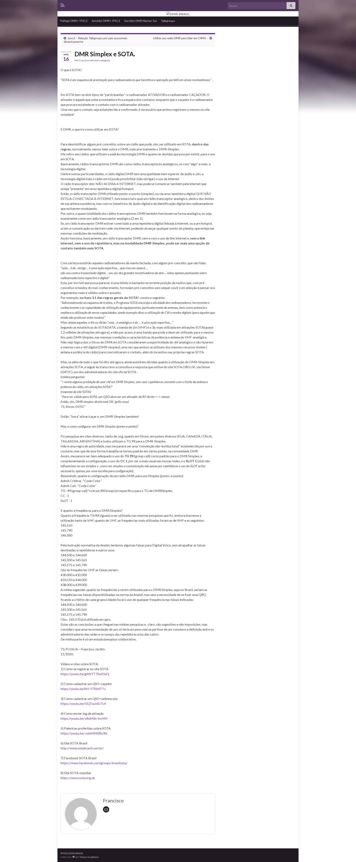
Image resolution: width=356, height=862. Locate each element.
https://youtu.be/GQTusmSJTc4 (83, 703)
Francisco (84, 60)
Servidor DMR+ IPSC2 (106, 20)
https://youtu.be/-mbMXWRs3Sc (84, 733)
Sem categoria (102, 60)
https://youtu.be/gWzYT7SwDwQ (85, 674)
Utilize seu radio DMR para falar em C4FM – (180, 38)
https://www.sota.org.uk (78, 778)
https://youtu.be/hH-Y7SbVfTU (83, 689)
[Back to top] (347, 853)
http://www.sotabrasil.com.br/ (82, 748)
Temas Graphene (89, 856)
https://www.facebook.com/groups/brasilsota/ (94, 763)
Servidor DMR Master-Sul (140, 20)
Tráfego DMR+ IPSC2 (74, 20)
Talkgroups (168, 20)
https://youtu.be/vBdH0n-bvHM (84, 718)
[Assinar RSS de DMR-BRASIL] (62, 4)
